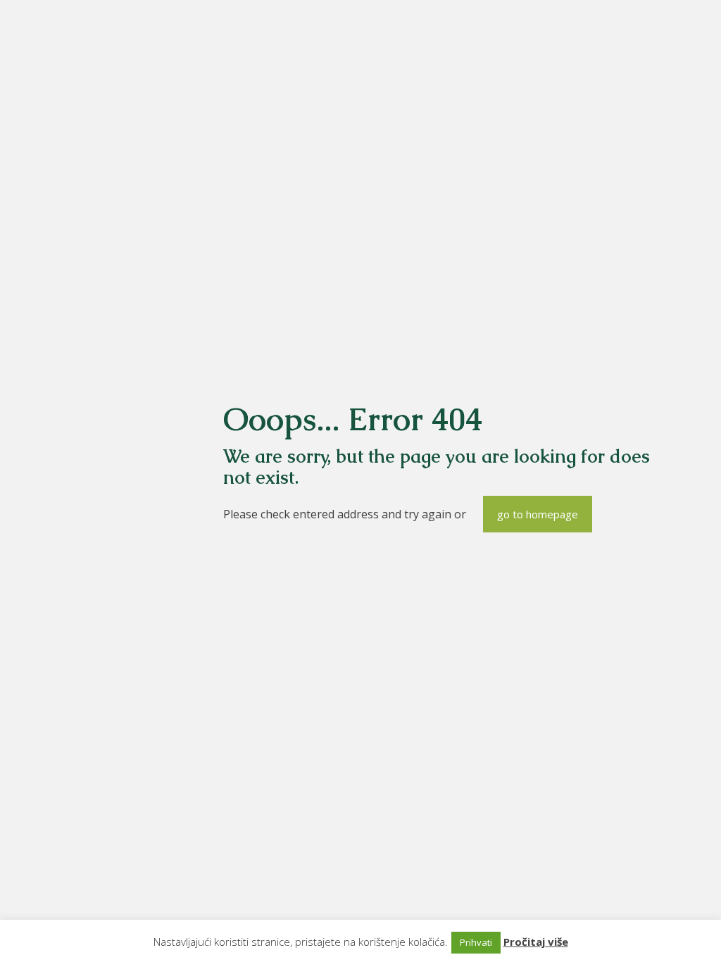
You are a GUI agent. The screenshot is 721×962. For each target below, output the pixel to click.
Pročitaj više (535, 942)
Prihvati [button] (476, 942)
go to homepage (537, 514)
